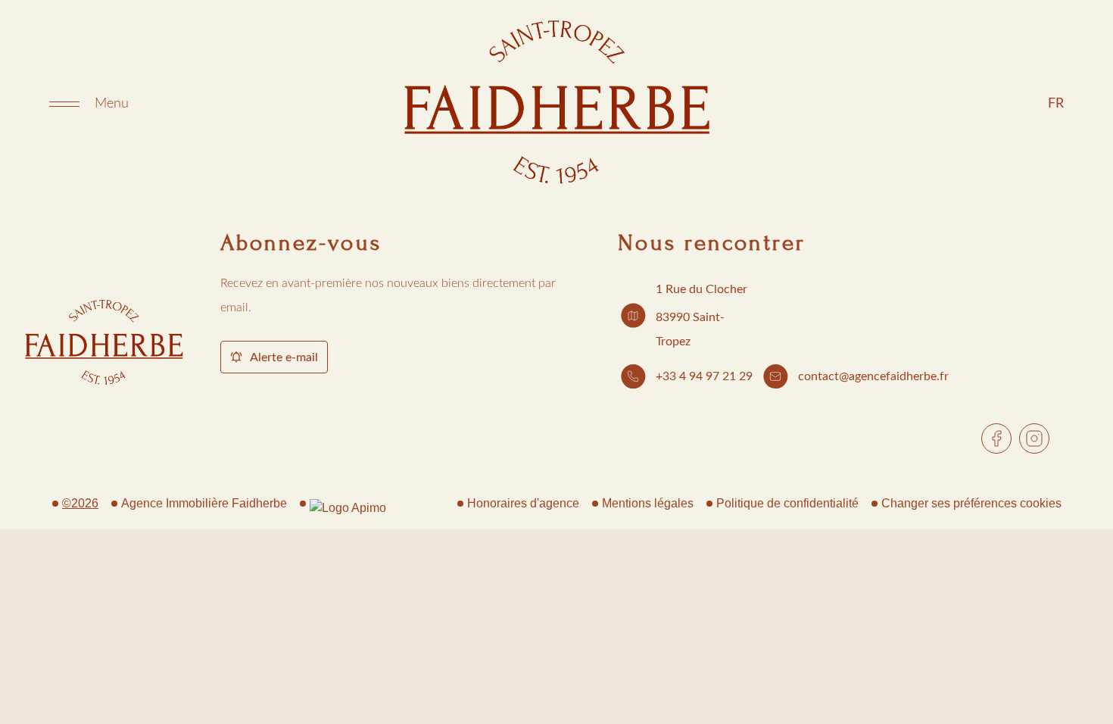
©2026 (80, 503)
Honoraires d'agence (523, 503)
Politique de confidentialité (787, 503)
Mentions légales (648, 503)
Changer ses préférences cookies (971, 503)
